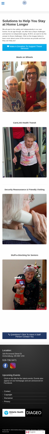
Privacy (7, 401)
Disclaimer (8, 398)
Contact (7, 391)
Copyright (8, 395)
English (32, 432)
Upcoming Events (11, 375)
